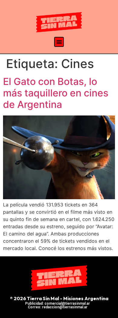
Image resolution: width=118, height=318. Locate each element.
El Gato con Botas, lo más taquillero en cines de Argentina (55, 93)
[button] (59, 42)
